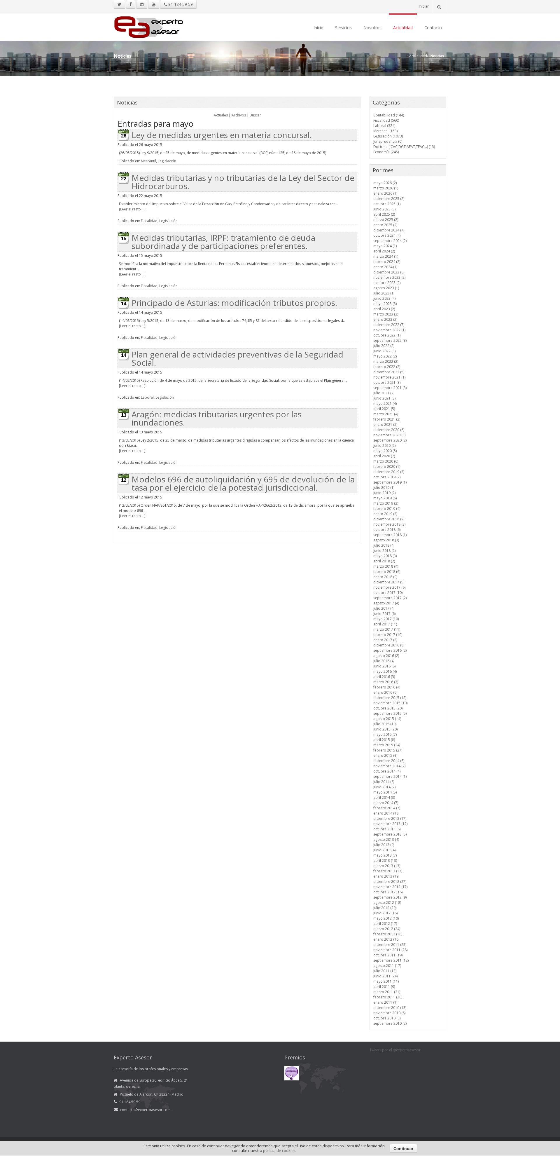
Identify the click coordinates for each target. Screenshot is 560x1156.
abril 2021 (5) (384, 408)
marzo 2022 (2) (385, 361)
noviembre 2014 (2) (389, 765)
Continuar (403, 1148)
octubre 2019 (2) (386, 477)
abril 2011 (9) (384, 986)
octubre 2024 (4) (386, 235)
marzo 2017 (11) (386, 629)
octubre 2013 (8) (386, 829)
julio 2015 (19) (384, 723)
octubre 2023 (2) (386, 282)
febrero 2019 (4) (386, 508)
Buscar (255, 115)
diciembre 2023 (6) (388, 272)
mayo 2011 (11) (386, 981)
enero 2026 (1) (385, 193)
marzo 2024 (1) (385, 256)
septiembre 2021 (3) (390, 387)
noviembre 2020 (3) (389, 435)
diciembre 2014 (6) (388, 760)
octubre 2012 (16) (387, 892)
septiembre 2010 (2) (390, 1023)
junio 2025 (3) (384, 209)
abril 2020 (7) (384, 456)
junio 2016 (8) (384, 666)
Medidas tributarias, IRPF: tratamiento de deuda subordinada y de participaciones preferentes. (223, 241)
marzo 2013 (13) (386, 865)
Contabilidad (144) (388, 115)
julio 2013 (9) (383, 844)
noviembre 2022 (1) (389, 329)
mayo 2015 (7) (385, 734)
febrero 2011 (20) (387, 997)
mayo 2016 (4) (385, 671)
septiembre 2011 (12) (391, 960)
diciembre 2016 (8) (388, 645)
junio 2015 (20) (385, 729)
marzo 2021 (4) (385, 414)
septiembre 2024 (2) (390, 240)
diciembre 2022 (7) (388, 324)
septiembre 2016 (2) (390, 650)
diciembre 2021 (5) (388, 371)
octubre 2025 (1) (386, 203)
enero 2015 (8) (385, 755)
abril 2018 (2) (384, 561)
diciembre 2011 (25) (389, 944)
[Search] (439, 6)
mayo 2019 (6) (385, 498)
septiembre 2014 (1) (390, 776)
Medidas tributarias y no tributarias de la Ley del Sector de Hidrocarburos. (243, 181)
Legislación (167, 160)
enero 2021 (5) (385, 424)
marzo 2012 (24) (386, 928)
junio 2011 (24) (385, 976)
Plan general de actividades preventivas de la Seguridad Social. (237, 358)
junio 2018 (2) (384, 550)
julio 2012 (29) (384, 907)
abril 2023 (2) (384, 308)
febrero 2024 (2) (386, 261)
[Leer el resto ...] (132, 209)
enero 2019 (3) (385, 513)
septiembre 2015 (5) (390, 713)
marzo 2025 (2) (385, 219)
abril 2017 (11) (385, 624)
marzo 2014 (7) (385, 802)
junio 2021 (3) (384, 398)
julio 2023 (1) (383, 293)
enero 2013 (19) (386, 876)
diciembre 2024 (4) (388, 230)
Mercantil (148, 160)
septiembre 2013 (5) (390, 834)
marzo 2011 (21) (386, 991)
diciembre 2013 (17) (389, 818)
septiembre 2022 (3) (390, 340)
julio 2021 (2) (383, 392)
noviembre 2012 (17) (390, 886)
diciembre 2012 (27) (389, 881)
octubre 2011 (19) (387, 955)
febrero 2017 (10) (387, 634)
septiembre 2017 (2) (390, 597)
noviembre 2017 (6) (389, 587)
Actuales (221, 115)
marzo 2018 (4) (385, 566)
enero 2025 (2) (385, 224)
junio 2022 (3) (384, 350)
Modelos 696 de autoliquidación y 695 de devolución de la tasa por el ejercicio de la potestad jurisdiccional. (243, 483)
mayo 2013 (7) (385, 855)
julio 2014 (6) (383, 781)
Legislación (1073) (388, 136)
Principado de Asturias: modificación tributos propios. (234, 302)
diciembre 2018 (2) (388, 519)
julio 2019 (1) (383, 487)
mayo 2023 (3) (385, 303)
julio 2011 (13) (384, 970)
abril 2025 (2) (384, 214)
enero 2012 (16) (386, 939)
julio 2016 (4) (383, 660)
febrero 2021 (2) (386, 419)
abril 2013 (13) (385, 860)
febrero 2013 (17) (387, 871)
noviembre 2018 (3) (389, 524)
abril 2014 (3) (384, 797)
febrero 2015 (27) (387, 750)
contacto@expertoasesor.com (145, 1109)
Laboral (147, 397)
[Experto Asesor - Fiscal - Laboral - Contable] (149, 26)
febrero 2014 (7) (386, 807)
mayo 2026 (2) (385, 182)
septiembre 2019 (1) (390, 482)
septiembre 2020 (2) (390, 440)
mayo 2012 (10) (386, 918)
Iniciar (424, 6)
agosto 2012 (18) (387, 902)
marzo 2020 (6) (385, 461)
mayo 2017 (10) (386, 618)
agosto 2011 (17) (387, 965)
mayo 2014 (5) (385, 792)
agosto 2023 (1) (386, 287)
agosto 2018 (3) (386, 540)
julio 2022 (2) (383, 345)
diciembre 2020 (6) (388, 429)
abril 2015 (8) (384, 739)
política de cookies (279, 1150)
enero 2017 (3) (385, 639)
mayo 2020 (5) (385, 450)
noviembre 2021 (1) (389, 377)
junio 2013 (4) (384, 850)
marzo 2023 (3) (385, 314)
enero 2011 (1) (385, 1002)
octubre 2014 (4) (386, 771)
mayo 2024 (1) (385, 245)
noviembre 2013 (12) (390, 823)
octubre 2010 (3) (386, 1018)
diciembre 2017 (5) (388, 582)
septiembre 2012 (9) (390, 897)
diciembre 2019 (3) (388, 471)
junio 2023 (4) (384, 298)
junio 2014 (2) (384, 786)
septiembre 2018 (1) (390, 534)
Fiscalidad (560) (386, 120)
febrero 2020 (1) (386, 466)
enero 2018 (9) (385, 576)
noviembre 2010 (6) (389, 1012)
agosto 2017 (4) (386, 603)
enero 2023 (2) (385, 319)
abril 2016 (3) (384, 676)
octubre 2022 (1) (386, 335)
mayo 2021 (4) (385, 403)
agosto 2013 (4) (386, 839)
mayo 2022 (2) (385, 356)
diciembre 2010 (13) (389, 1007)
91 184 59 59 (180, 4)
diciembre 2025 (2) (388, 198)
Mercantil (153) (385, 130)
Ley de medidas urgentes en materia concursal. (222, 134)
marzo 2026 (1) (385, 188)
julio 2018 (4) (383, 545)
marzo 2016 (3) (385, 681)
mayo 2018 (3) (385, 555)
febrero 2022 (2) (386, 366)
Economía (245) (386, 151)
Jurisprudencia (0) (387, 141)
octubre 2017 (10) (387, 592)
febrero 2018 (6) (386, 571)
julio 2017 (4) (383, 608)
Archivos (239, 115)
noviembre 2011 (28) (390, 949)
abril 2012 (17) (385, 923)
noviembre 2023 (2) (389, 277)
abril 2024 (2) (384, 251)
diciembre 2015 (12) (389, 697)
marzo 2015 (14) (386, 744)
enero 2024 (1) (385, 266)
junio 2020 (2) (384, 445)
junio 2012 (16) (385, 913)
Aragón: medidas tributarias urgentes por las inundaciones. (217, 418)
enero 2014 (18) (386, 813)
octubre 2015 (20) (387, 708)
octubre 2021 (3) (386, 382)
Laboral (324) (384, 125)
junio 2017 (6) (384, 613)
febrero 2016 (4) (386, 687)
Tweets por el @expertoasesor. (395, 1049)
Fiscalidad (149, 220)
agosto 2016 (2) (386, 655)
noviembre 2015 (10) (390, 702)
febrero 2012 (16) (387, 934)
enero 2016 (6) (385, 692)
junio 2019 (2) (384, 492)
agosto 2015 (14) (387, 718)
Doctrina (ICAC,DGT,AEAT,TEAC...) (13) (404, 146)
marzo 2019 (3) (385, 503)
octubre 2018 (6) (386, 529)
